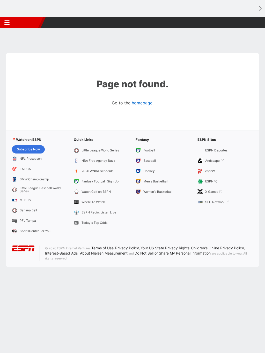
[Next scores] (260, 8)
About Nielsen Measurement (104, 253)
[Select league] (16, 8)
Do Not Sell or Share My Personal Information (173, 253)
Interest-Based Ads (61, 253)
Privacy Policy (127, 248)
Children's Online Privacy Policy (217, 248)
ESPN (27, 22)
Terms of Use (102, 248)
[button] (248, 22)
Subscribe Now (28, 149)
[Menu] (7, 22)
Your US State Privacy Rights (165, 248)
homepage (142, 102)
